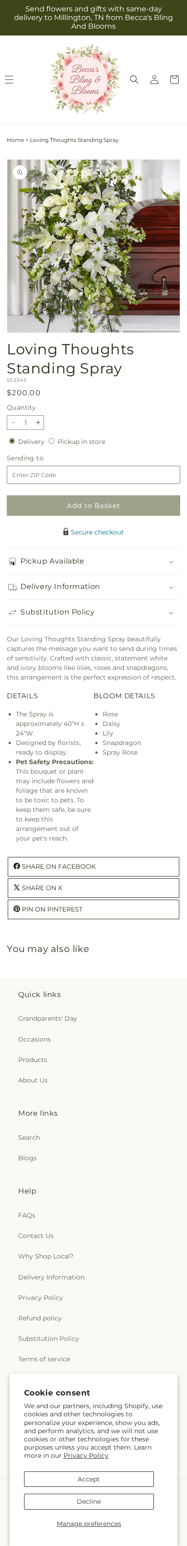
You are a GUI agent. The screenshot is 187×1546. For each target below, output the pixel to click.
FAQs (26, 1215)
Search (29, 1137)
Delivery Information (51, 1277)
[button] (134, 80)
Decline (89, 1501)
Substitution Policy (48, 1338)
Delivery (32, 442)
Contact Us (36, 1236)
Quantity (21, 407)
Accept (89, 1479)
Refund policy (40, 1318)
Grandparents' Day (47, 1018)
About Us (33, 1080)
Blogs (27, 1158)
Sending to (39, 458)
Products (32, 1060)
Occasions (34, 1039)
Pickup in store (81, 442)
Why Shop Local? (46, 1256)
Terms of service (44, 1359)
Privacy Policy (86, 1455)
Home (15, 139)
